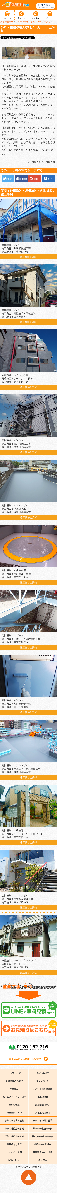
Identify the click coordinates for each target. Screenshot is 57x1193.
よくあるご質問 (14, 1152)
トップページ (14, 1073)
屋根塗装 (14, 1089)
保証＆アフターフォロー (14, 1097)
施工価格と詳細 (28, 257)
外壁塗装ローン (14, 1112)
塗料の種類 (14, 1104)
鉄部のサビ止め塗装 (14, 1120)
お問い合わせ (14, 1160)
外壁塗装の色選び (14, 1081)
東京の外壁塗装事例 (14, 1128)
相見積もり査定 (14, 1144)
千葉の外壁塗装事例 (14, 1136)
